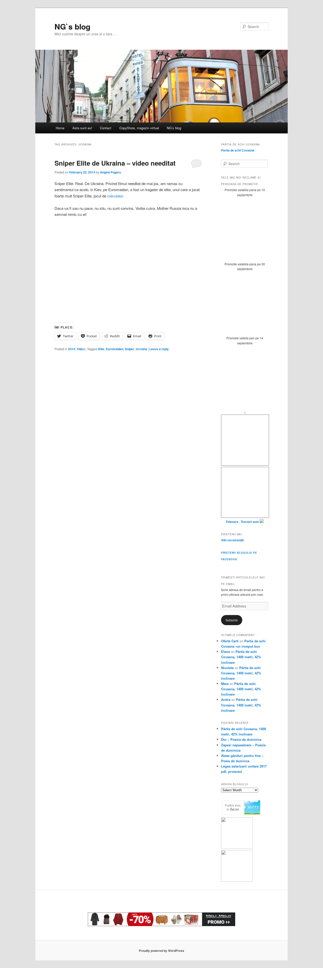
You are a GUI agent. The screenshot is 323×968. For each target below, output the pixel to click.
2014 (71, 349)
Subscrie (232, 620)
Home (60, 127)
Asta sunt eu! (82, 127)
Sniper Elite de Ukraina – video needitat (115, 163)
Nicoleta (227, 667)
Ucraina (141, 349)
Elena (225, 651)
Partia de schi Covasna (237, 150)
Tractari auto (250, 521)
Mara (225, 683)
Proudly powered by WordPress (161, 950)
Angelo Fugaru (110, 172)
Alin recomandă (232, 540)
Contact (105, 127)
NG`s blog (72, 26)
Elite (101, 349)
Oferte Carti (230, 641)
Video (81, 349)
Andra (225, 699)
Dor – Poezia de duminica (241, 739)
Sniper (129, 349)
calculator (115, 195)
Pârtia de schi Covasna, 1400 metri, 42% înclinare (241, 657)
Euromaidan (114, 349)
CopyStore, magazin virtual (139, 127)
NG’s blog (174, 127)
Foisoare (232, 521)
